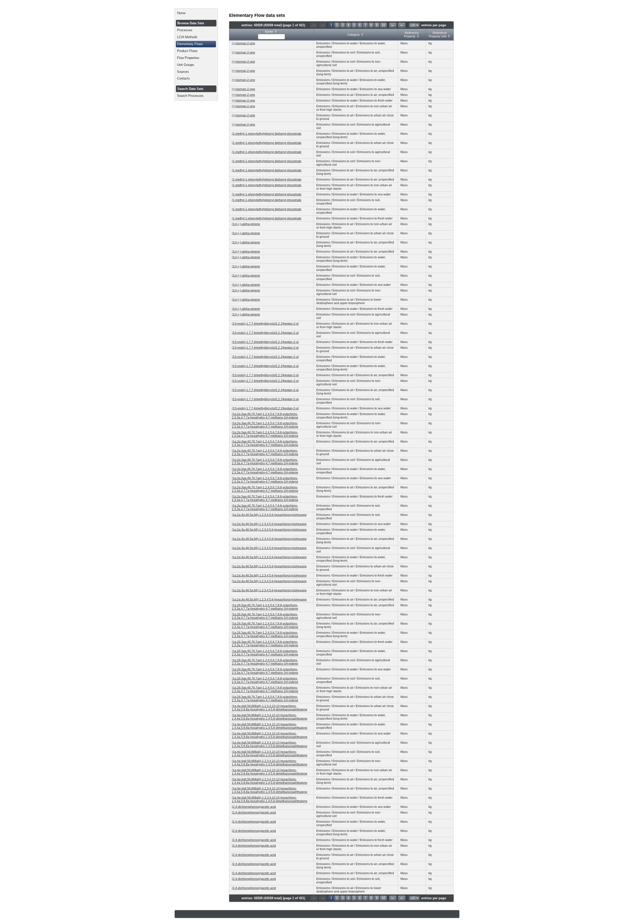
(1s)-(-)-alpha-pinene (246, 224)
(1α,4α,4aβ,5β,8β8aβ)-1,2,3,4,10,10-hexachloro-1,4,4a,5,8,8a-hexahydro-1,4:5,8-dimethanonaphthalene (269, 707)
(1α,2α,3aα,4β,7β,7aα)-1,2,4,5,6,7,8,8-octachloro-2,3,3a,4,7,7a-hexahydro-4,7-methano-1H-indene (265, 415)
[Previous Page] (322, 25)
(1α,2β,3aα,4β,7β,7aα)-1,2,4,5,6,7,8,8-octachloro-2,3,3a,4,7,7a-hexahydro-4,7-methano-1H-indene (265, 607)
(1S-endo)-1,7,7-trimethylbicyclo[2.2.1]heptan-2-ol (265, 323)
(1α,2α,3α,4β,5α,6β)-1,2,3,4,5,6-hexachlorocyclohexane (269, 515)
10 (383, 25)
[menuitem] (196, 13)
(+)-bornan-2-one (243, 43)
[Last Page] (401, 25)
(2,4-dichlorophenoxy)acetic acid (254, 807)
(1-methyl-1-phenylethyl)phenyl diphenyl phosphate (266, 133)
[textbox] (271, 36)
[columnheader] (271, 35)
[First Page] (313, 25)
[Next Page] (392, 25)
